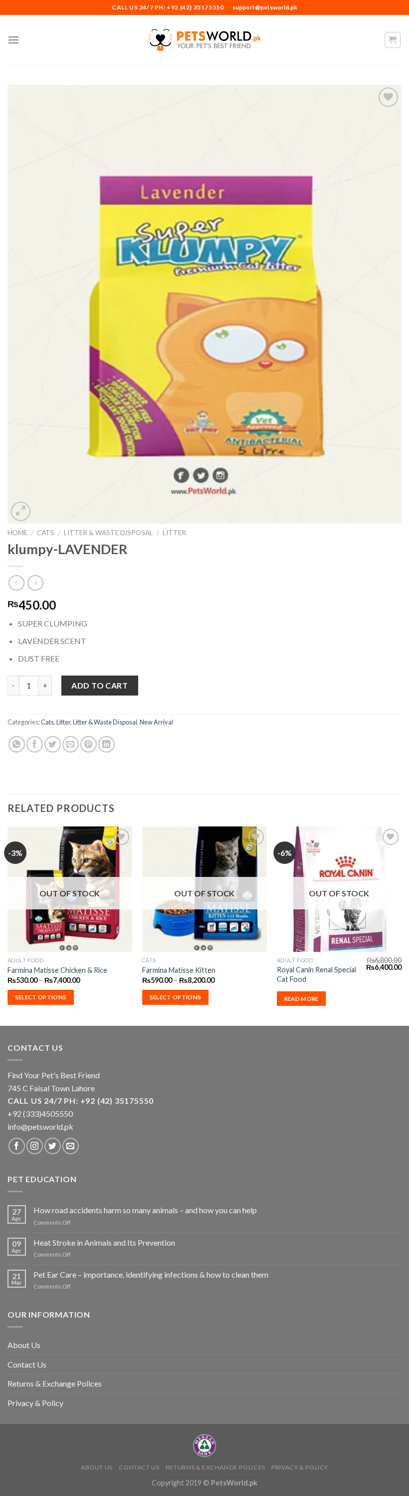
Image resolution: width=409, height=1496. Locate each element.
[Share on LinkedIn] (106, 744)
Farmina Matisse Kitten (178, 970)
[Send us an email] (70, 1146)
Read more (301, 998)
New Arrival (156, 722)
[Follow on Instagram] (34, 1146)
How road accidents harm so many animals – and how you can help (145, 1210)
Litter (174, 533)
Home (17, 533)
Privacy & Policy (35, 1403)
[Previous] (7, 925)
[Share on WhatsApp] (16, 744)
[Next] (401, 925)
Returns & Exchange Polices (54, 1383)
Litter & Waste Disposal (108, 533)
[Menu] (13, 39)
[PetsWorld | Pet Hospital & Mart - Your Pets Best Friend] (204, 39)
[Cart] (393, 40)
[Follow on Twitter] (52, 1146)
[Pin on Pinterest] (88, 744)
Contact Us (26, 1364)
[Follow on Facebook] (16, 1146)
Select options (41, 997)
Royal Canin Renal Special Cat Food (316, 974)
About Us (23, 1345)
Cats (45, 533)
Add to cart (99, 685)
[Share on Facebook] (34, 744)
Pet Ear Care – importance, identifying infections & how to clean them (150, 1274)
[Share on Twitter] (52, 744)
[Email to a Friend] (70, 744)
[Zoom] (20, 511)
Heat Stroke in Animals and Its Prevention (104, 1242)
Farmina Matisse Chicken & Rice (57, 970)
